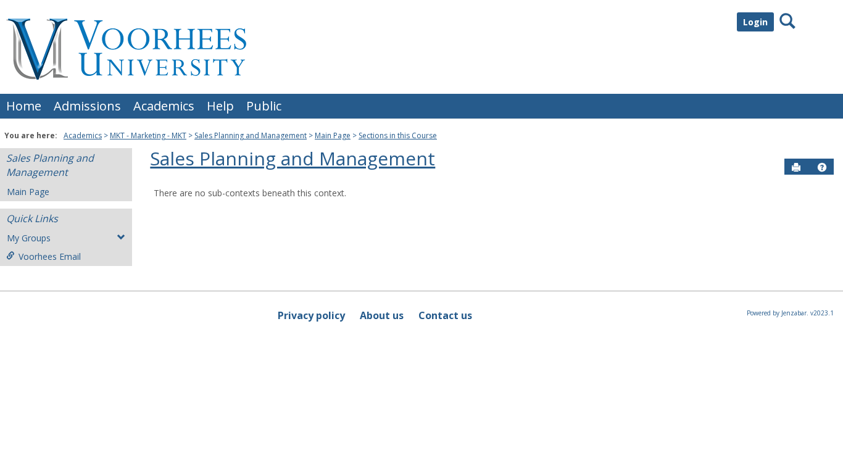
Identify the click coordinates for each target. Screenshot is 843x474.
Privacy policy (311, 315)
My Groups (29, 238)
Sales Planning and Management (250, 135)
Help (220, 106)
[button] (822, 167)
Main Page (333, 135)
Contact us (445, 315)
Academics (163, 106)
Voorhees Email (50, 256)
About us (382, 315)
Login (755, 22)
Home (23, 106)
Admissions (87, 106)
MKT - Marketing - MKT (148, 135)
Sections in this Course (398, 135)
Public (263, 106)
